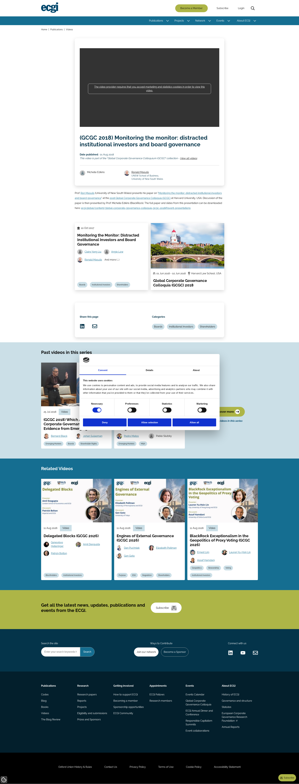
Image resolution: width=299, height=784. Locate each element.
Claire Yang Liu (93, 251)
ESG (134, 575)
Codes (45, 694)
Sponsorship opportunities (128, 707)
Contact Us (110, 766)
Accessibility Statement (227, 766)
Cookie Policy (194, 766)
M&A (143, 444)
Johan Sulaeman (92, 436)
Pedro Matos (131, 436)
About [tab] (196, 370)
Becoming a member (125, 700)
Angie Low (117, 251)
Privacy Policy (138, 766)
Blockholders (51, 575)
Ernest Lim (203, 552)
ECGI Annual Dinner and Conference (199, 712)
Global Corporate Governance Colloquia (198, 702)
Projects (179, 20)
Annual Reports (231, 726)
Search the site (49, 643)
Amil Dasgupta (91, 544)
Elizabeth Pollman (166, 547)
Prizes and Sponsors (89, 719)
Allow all (194, 422)
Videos (69, 29)
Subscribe (222, 8)
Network (200, 20)
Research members (161, 700)
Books (44, 707)
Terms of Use (165, 766)
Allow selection (149, 422)
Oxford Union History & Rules (75, 766)
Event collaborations (197, 730)
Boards (82, 285)
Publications (156, 20)
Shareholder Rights (89, 444)
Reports (81, 700)
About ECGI (243, 20)
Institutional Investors (101, 285)
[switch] (132, 410)
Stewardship (213, 568)
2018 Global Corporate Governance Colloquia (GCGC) (140, 198)
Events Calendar (195, 694)
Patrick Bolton (59, 553)
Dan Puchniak (132, 547)
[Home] (49, 7)
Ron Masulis (87, 193)
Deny (105, 422)
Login (241, 8)
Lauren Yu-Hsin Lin (240, 552)
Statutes (226, 707)
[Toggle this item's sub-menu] (167, 20)
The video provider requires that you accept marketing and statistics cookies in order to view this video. (149, 88)
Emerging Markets (53, 444)
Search (253, 8)
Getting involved (123, 685)
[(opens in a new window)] (82, 326)
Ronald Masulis (140, 172)
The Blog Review (50, 719)
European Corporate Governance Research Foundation (234, 717)
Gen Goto (129, 555)
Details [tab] (149, 370)
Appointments (158, 685)
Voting (228, 568)
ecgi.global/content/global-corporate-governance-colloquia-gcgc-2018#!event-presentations (136, 208)
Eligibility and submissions (92, 713)
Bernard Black (59, 436)
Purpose (122, 575)
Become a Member (191, 8)
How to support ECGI (125, 694)
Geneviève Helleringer (57, 544)
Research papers (87, 694)
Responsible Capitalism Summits (199, 722)
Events (220, 20)
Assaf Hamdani (206, 560)
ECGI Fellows (157, 694)
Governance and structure (237, 700)
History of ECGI (230, 694)
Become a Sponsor (175, 651)
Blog (44, 700)
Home (44, 29)
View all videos (188, 158)
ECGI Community (123, 713)
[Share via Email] (94, 326)
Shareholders (122, 285)
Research (83, 685)
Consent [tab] (102, 370)
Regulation (147, 575)
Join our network (146, 651)
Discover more (224, 411)
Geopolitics (197, 568)
